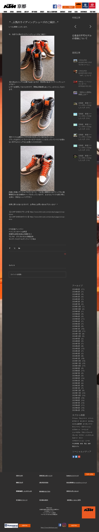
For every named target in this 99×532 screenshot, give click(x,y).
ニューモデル (76, 432)
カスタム (90, 421)
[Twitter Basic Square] (76, 457)
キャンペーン (76, 427)
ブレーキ (75, 435)
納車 (89, 444)
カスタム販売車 (77, 424)
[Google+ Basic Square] (79, 457)
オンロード (83, 421)
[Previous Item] (75, 26)
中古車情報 (75, 444)
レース (88, 441)
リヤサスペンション (78, 441)
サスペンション (86, 427)
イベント (90, 418)
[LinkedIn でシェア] (19, 248)
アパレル (75, 418)
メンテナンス (89, 435)
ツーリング (85, 429)
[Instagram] (59, 7)
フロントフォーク (87, 432)
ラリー (81, 438)
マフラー (81, 435)
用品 (85, 444)
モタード (75, 438)
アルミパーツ (83, 418)
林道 (81, 444)
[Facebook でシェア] (10, 248)
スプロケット (76, 429)
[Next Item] (90, 26)
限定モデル (75, 446)
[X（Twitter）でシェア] (14, 248)
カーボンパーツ (87, 424)
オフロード (75, 421)
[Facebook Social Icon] (55, 6)
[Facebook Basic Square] (73, 457)
